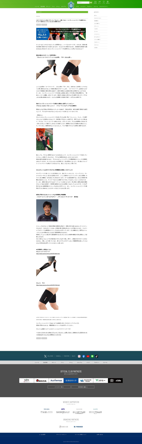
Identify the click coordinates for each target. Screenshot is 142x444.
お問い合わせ (100, 434)
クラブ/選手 (96, 23)
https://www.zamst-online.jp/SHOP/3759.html (48, 285)
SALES (73, 356)
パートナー (83, 6)
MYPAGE (95, 3)
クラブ (77, 6)
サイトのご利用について (80, 434)
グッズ (104, 3)
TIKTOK (96, 356)
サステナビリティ (103, 6)
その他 (95, 47)
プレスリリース (97, 18)
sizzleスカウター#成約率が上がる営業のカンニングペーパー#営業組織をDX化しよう (95, 412)
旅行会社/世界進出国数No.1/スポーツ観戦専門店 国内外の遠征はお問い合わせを (62, 412)
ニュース (37, 6)
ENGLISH (107, 3)
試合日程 (43, 6)
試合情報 (96, 20)
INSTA (79, 356)
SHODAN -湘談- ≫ (83, 387)
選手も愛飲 (45, 412)
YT (88, 356)
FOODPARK (66, 356)
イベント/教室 (96, 39)
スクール (96, 6)
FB (83, 356)
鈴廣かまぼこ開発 (44, 411)
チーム (58, 6)
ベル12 (95, 28)
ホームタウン (96, 36)
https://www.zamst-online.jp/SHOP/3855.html (48, 253)
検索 (91, 2)
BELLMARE (50, 356)
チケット (99, 3)
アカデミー (89, 6)
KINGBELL (58, 356)
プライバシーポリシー (61, 434)
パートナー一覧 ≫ (59, 387)
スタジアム (63, 6)
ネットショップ (50, 412)
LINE (92, 356)
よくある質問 (42, 434)
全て (95, 15)
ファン (53, 6)
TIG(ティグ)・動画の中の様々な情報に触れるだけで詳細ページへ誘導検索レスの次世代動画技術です (79, 412)
